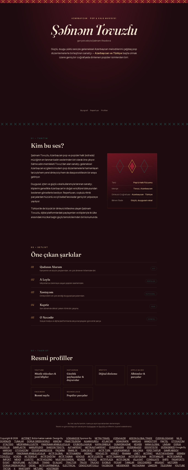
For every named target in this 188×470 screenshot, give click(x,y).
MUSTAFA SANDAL (65, 459)
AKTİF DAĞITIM (48, 456)
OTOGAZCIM (177, 441)
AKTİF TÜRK (104, 450)
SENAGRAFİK (122, 441)
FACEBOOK (107, 465)
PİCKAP (118, 462)
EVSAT (6, 462)
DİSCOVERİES (144, 462)
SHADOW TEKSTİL (55, 447)
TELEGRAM (166, 465)
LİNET (137, 453)
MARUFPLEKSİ (36, 447)
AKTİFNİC (148, 453)
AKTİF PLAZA (106, 459)
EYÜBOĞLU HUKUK (82, 444)
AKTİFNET (26, 438)
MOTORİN (173, 462)
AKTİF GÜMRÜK (174, 456)
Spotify (102, 426)
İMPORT (7, 459)
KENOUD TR (101, 453)
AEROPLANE (19, 462)
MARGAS (136, 441)
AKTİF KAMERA (73, 453)
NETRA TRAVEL (102, 438)
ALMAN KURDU (91, 441)
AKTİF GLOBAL (56, 453)
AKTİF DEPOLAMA (137, 456)
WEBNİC (88, 453)
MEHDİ (17, 459)
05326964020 (134, 447)
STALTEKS (8, 444)
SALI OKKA (138, 450)
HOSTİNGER (53, 468)
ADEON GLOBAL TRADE (140, 438)
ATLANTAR (107, 441)
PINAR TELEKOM (73, 441)
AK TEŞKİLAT (30, 456)
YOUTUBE (180, 465)
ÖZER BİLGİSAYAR (164, 438)
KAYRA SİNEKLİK (103, 444)
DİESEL (32, 465)
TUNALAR (19, 441)
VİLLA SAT (138, 459)
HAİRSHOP (8, 453)
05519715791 (151, 447)
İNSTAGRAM (138, 465)
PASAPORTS (178, 459)
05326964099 (116, 447)
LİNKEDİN (152, 465)
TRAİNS (46, 462)
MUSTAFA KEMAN (164, 453)
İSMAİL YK (72, 450)
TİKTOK (7, 468)
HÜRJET (115, 453)
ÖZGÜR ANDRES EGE (42, 450)
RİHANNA (126, 453)
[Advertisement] (94, 84)
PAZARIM (60, 450)
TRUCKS (94, 462)
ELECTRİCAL (69, 465)
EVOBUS (106, 462)
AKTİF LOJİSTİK (95, 456)
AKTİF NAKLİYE (156, 456)
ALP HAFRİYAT (75, 447)
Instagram (91, 426)
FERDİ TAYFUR (153, 450)
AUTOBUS (33, 462)
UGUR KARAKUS (122, 450)
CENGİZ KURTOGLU (89, 465)
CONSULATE (152, 459)
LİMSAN (166, 444)
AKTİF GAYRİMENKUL (49, 465)
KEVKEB (138, 444)
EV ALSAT (57, 462)
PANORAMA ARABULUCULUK (55, 444)
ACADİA (17, 456)
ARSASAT (159, 462)
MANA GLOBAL (152, 444)
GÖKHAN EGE (73, 438)
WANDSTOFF (150, 441)
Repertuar (94, 110)
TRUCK (83, 462)
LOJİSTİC (29, 459)
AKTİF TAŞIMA (66, 456)
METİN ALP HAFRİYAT (95, 447)
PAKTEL (164, 441)
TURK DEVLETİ (88, 450)
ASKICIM (57, 441)
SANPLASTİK (19, 447)
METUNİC (38, 468)
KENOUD (80, 456)
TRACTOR (71, 462)
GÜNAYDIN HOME (122, 444)
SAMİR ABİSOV (171, 450)
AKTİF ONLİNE (123, 459)
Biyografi (84, 110)
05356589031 (168, 447)
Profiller (104, 110)
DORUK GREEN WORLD (38, 441)
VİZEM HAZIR (119, 438)
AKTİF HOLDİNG (44, 459)
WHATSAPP (24, 468)
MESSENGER (122, 465)
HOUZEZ (92, 459)
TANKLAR (129, 462)
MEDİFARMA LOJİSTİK (27, 444)
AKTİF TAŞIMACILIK (115, 456)
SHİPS (165, 459)
